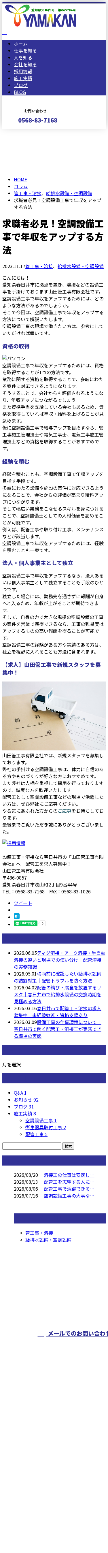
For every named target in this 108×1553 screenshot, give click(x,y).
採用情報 (23, 71)
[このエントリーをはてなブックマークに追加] (17, 917)
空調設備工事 (41, 1120)
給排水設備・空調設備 (69, 193)
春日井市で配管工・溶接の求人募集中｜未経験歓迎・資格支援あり (57, 1012)
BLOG (20, 92)
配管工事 (36, 1134)
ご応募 (64, 810)
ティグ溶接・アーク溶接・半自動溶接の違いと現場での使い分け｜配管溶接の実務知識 (59, 959)
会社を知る (25, 64)
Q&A (20, 1092)
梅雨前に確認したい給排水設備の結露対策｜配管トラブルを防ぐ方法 (57, 977)
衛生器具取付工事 (45, 1127)
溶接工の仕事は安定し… (69, 1174)
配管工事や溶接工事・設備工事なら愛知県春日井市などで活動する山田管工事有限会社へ (51, 1447)
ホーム (21, 43)
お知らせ (26, 1099)
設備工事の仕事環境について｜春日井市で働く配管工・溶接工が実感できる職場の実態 (57, 1029)
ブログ (21, 85)
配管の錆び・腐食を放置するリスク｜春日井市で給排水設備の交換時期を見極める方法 (57, 994)
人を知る (23, 57)
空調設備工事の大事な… (69, 1195)
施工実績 (23, 78)
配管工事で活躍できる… (69, 1188)
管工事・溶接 (27, 193)
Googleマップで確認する (30, 1485)
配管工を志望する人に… (69, 1181)
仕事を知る (25, 50)
